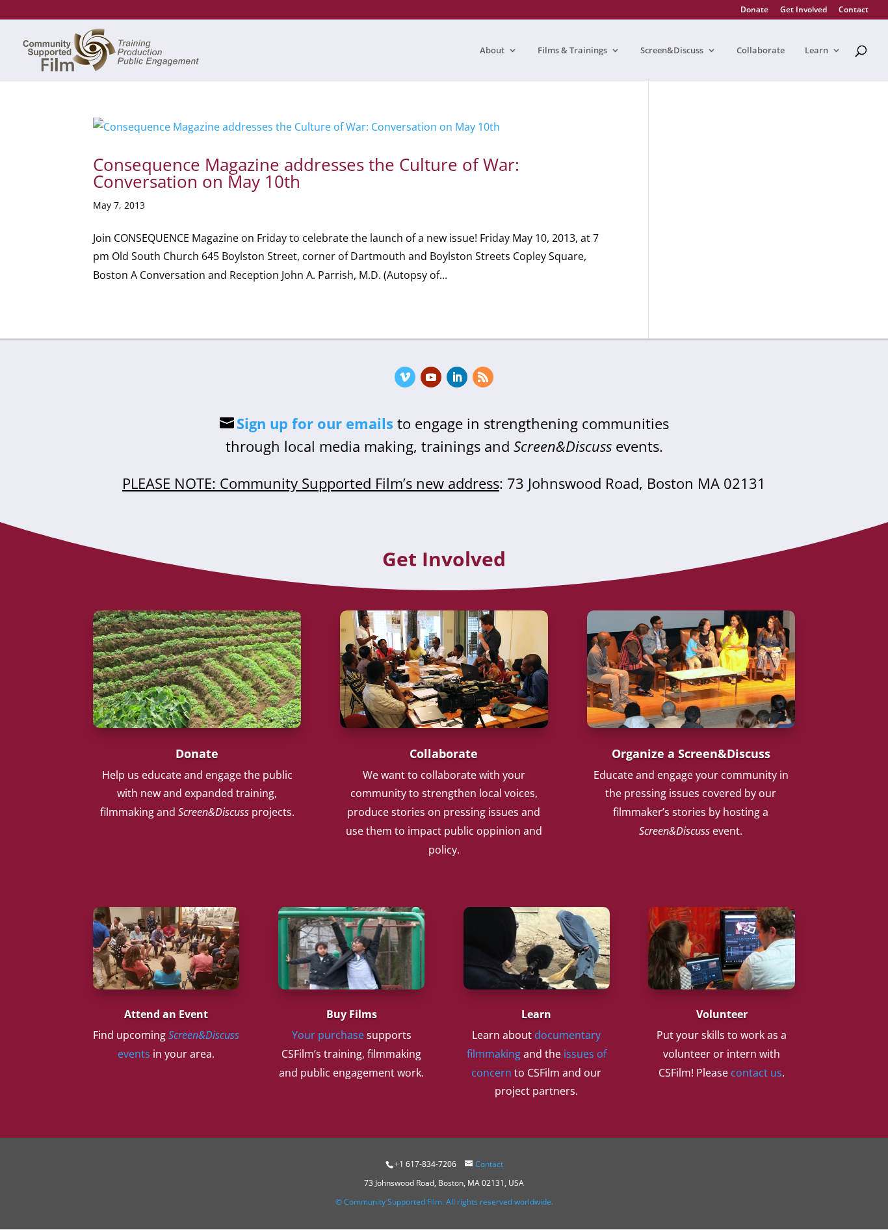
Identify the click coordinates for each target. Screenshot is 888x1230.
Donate (754, 10)
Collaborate (761, 51)
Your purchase (328, 1035)
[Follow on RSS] (483, 377)
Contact (853, 10)
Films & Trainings (572, 51)
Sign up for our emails (315, 423)
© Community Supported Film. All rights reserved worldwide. (444, 1201)
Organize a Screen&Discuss (691, 753)
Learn (816, 51)
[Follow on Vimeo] (405, 377)
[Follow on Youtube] (431, 377)
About (492, 51)
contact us (756, 1073)
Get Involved (803, 10)
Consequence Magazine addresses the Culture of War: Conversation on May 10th (306, 173)
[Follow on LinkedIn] (457, 377)
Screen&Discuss (671, 51)
